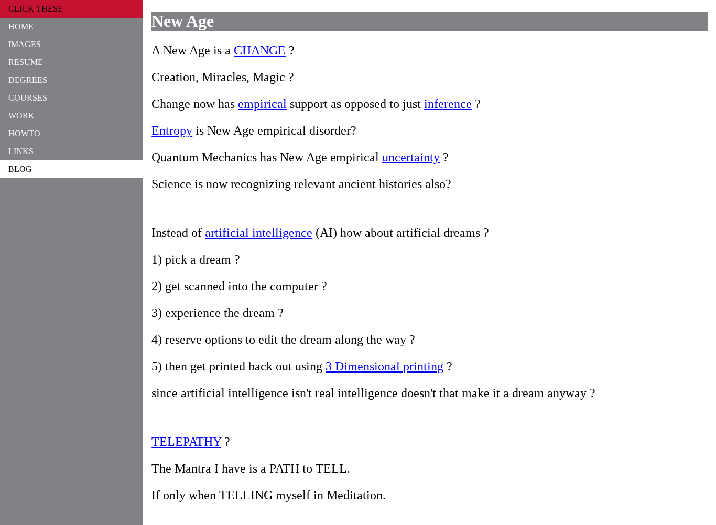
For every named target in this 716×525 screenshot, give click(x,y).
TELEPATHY (186, 442)
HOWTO (24, 133)
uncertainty (411, 157)
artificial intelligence (258, 232)
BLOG (20, 169)
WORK (21, 115)
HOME (21, 26)
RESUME (25, 62)
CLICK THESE (35, 8)
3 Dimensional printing (384, 366)
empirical (262, 104)
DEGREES (27, 79)
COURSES (27, 97)
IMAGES (24, 44)
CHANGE (260, 50)
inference (448, 104)
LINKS (21, 151)
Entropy (171, 130)
